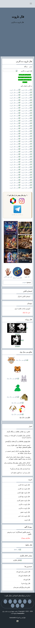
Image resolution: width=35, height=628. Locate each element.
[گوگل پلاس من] (22, 606)
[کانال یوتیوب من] (17, 606)
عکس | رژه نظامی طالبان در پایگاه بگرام (18, 431)
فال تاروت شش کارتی (23, 500)
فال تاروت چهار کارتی (23, 492)
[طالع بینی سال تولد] (17, 387)
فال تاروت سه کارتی (24, 488)
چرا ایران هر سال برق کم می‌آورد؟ (20, 468)
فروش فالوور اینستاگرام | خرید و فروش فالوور (19, 533)
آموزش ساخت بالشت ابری (22, 308)
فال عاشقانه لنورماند (24, 575)
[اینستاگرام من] (15, 601)
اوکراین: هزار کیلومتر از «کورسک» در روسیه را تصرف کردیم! (17, 436)
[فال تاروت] (25, 228)
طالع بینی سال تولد (24, 417)
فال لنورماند (26, 579)
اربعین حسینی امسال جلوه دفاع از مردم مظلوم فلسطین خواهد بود (19, 446)
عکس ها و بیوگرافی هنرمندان (21, 587)
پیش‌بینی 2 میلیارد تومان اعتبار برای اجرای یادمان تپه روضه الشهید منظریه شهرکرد (18, 458)
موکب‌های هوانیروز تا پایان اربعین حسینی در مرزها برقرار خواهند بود (18, 452)
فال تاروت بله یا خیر (24, 516)
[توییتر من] (5, 601)
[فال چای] (25, 256)
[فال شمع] (11, 242)
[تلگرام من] (25, 601)
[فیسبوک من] (20, 601)
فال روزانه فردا (25, 583)
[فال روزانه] (11, 228)
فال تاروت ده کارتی (24, 61)
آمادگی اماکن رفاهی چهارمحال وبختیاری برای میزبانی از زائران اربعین (17, 464)
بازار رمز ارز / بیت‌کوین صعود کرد (20, 472)
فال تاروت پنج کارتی (24, 496)
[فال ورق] (11, 256)
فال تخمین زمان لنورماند (23, 571)
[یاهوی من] (29, 601)
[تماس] (10, 601)
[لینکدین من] (12, 606)
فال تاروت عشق (25, 512)
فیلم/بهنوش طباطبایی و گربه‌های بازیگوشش (17, 441)
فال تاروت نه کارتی (24, 504)
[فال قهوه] (25, 242)
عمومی (24, 282)
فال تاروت (18, 16)
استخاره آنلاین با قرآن (24, 296)
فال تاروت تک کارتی (24, 485)
